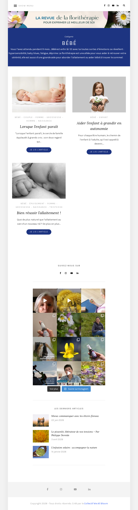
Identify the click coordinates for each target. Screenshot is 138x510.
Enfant (103, 117)
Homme (31, 121)
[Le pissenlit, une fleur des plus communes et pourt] (69, 301)
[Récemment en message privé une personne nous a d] (93, 325)
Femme (40, 117)
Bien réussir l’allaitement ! (39, 212)
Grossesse (54, 117)
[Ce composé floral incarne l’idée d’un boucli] (45, 325)
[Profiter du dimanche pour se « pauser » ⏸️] (93, 349)
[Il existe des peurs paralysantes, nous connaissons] (69, 349)
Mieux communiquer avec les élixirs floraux (75, 416)
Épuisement (37, 203)
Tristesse (56, 207)
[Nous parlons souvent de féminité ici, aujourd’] (45, 373)
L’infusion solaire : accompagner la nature (74, 447)
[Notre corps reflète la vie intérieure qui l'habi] (93, 301)
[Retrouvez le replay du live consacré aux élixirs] (45, 301)
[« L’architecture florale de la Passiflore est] (93, 373)
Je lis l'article (39, 150)
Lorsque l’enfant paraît (39, 126)
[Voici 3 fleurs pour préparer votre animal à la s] (45, 349)
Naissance (45, 121)
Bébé (18, 117)
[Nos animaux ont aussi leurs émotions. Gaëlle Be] (69, 373)
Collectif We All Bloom (96, 503)
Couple (28, 117)
